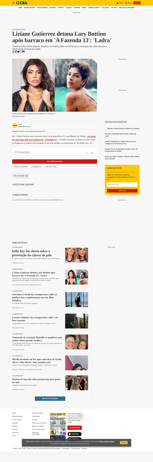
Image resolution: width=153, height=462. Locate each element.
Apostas (114, 7)
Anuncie (84, 448)
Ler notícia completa (54, 161)
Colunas (68, 7)
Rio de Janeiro (42, 7)
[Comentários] (23, 52)
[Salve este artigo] (21, 52)
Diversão (52, 7)
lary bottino (50, 167)
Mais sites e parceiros (127, 7)
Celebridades (18, 29)
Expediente (66, 448)
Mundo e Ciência (94, 7)
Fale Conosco (75, 448)
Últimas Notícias (29, 7)
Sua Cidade (105, 7)
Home (20, 7)
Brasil (84, 7)
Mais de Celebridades (50, 398)
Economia (76, 7)
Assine (137, 3)
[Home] (21, 4)
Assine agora (75, 427)
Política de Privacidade (36, 433)
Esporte (61, 7)
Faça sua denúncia (38, 429)
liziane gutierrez (20, 167)
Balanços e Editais (38, 426)
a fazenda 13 (36, 167)
